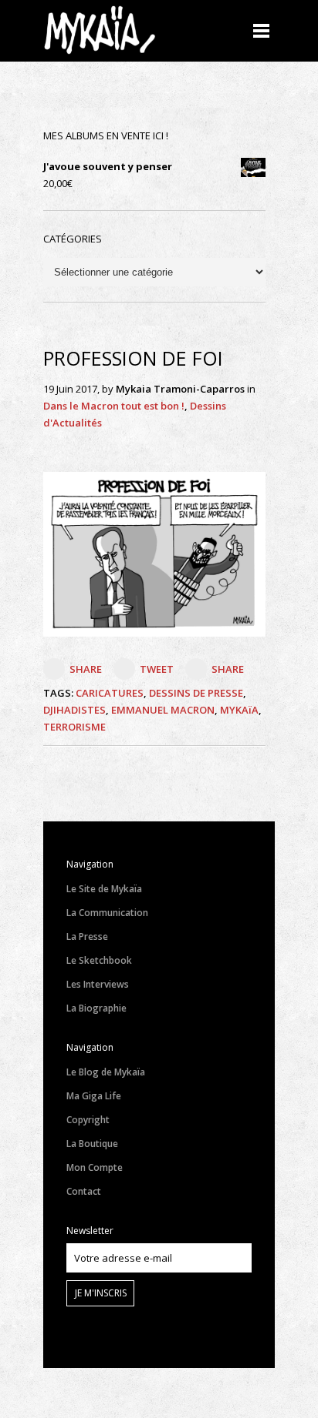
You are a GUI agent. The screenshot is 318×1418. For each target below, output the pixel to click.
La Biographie (96, 1008)
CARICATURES (110, 693)
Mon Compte (94, 1167)
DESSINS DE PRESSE (196, 693)
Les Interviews (97, 984)
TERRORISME (74, 727)
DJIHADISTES (74, 710)
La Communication (107, 912)
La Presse (87, 936)
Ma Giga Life (93, 1095)
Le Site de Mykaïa (104, 888)
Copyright (88, 1119)
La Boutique (92, 1143)
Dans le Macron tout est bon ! (113, 406)
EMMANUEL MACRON (163, 710)
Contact (83, 1191)
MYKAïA (239, 710)
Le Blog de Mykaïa (105, 1072)
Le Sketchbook (99, 960)
